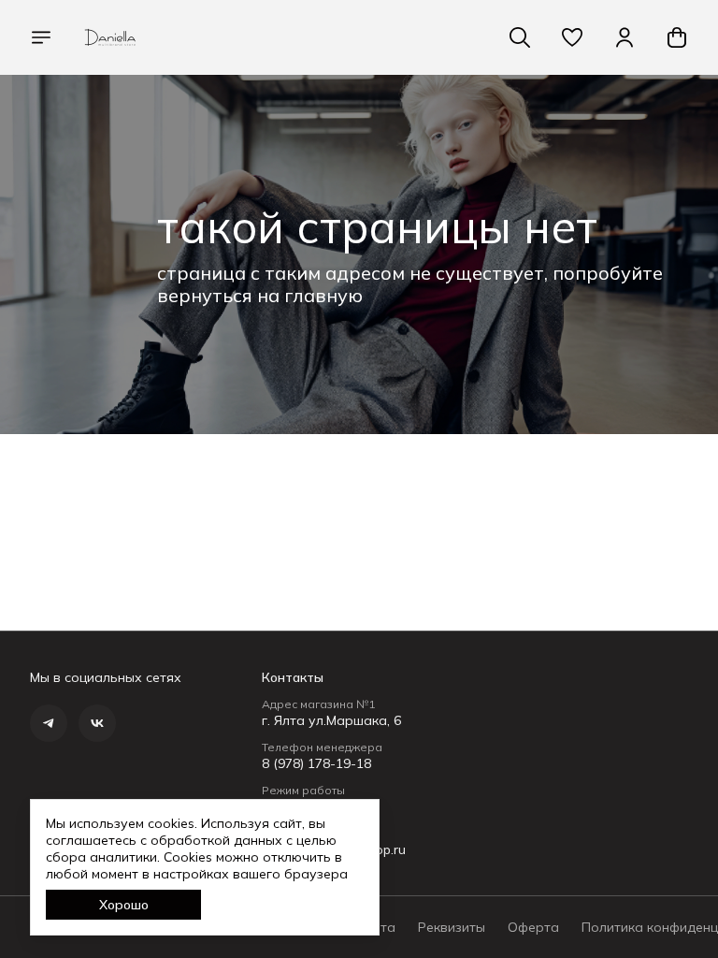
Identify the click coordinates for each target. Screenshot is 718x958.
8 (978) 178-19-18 (316, 763)
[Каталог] (41, 37)
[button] (572, 37)
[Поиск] (520, 37)
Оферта (533, 927)
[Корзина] (677, 37)
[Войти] (624, 37)
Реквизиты (451, 927)
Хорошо (124, 904)
